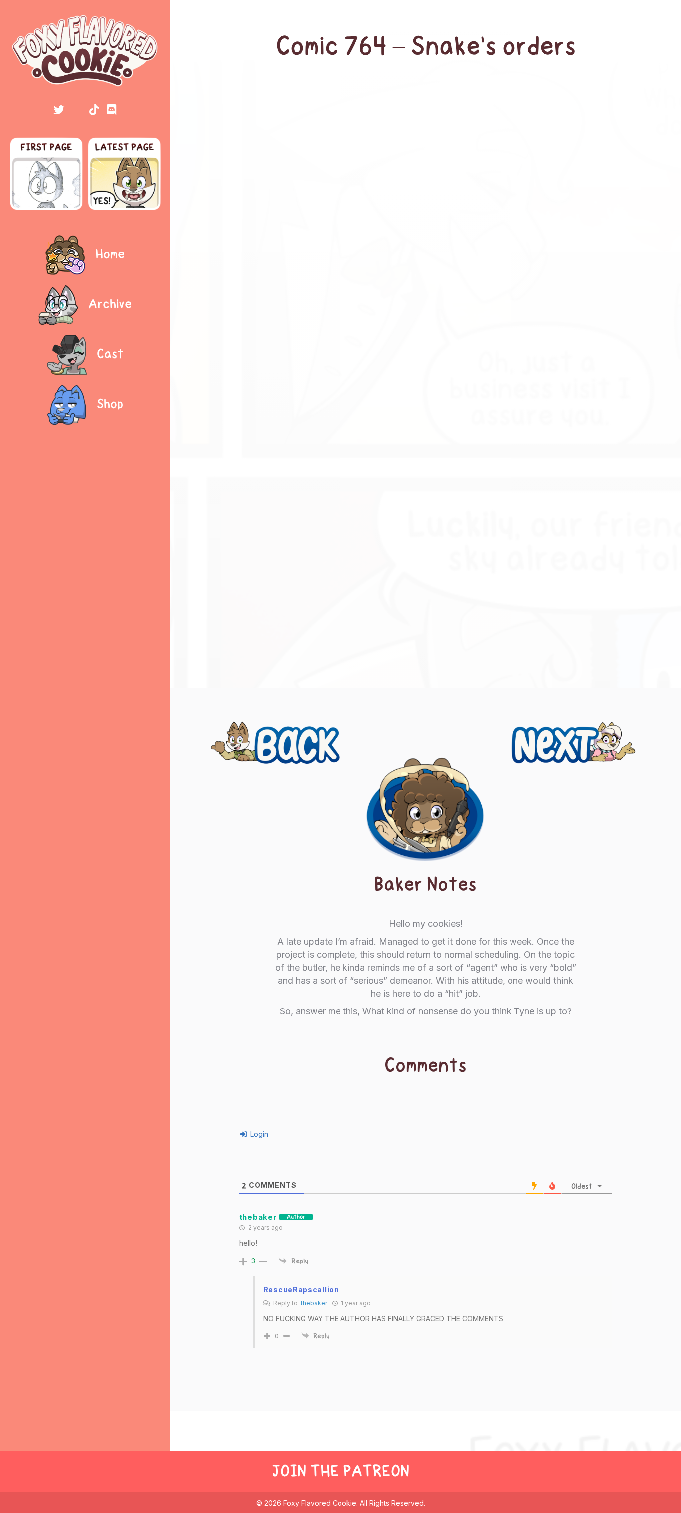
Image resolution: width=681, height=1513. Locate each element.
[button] (58, 109)
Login (258, 1134)
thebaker (314, 1303)
